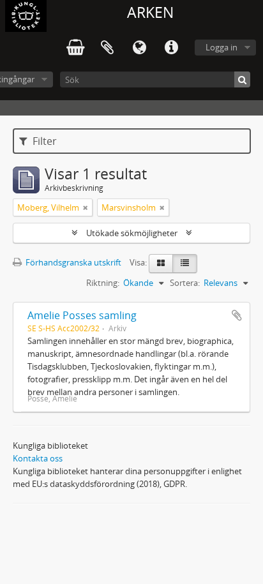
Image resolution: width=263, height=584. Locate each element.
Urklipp (107, 48)
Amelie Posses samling (82, 315)
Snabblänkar (171, 48)
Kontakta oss (38, 458)
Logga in (221, 47)
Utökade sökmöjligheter (131, 233)
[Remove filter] (85, 207)
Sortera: (185, 282)
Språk (139, 48)
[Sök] (242, 79)
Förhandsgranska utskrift (72, 262)
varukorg (75, 48)
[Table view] (184, 263)
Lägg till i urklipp (236, 315)
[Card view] (161, 263)
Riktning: (102, 282)
